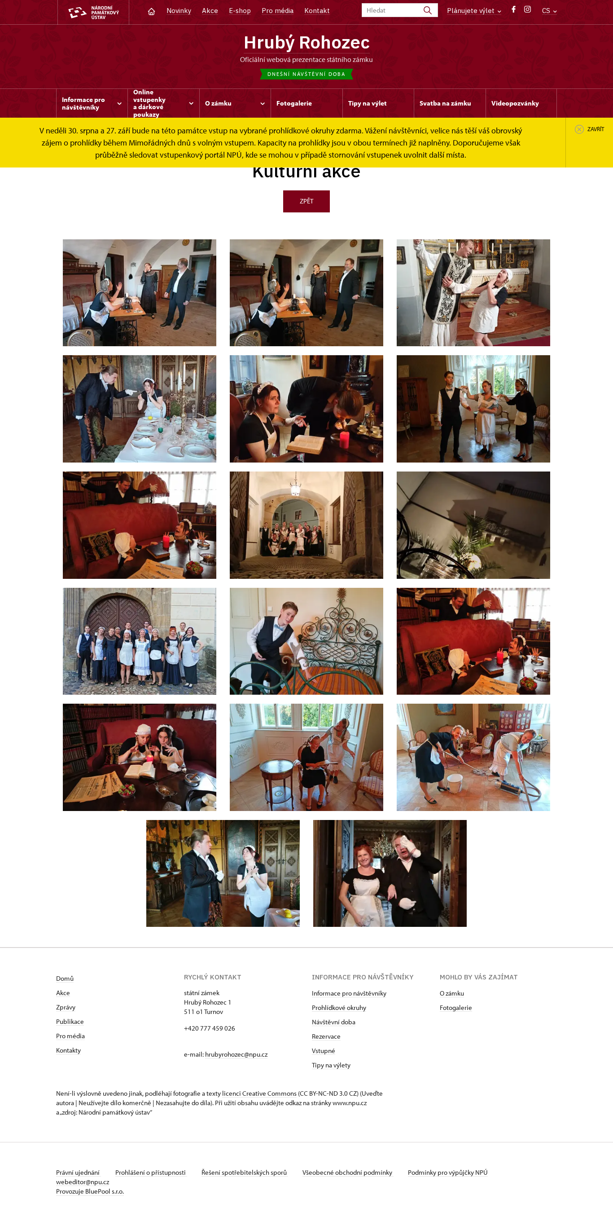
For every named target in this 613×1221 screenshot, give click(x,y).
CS (547, 10)
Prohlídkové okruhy (339, 1007)
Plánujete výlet (471, 10)
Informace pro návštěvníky (349, 993)
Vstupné (323, 1050)
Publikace (70, 1021)
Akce (210, 10)
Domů (65, 978)
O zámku (452, 993)
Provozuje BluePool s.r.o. (90, 1191)
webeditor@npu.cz (82, 1181)
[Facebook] (513, 11)
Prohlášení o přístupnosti (151, 1172)
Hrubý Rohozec (307, 41)
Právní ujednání (78, 1172)
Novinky (178, 10)
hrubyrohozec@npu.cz (236, 1054)
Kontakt (317, 10)
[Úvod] (151, 10)
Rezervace (326, 1036)
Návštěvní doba (333, 1022)
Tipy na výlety (331, 1065)
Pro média (277, 10)
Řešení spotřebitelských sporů (244, 1172)
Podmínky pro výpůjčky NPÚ (448, 1172)
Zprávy (65, 1007)
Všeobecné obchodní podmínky (348, 1172)
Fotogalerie (456, 1007)
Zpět (306, 201)
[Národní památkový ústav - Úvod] (93, 12)
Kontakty (68, 1050)
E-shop (240, 10)
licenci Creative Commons (259, 1093)
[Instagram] (527, 11)
